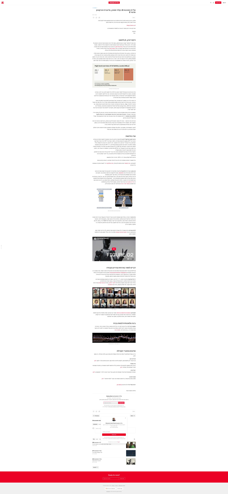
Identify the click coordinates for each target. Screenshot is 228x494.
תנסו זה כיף (117, 330)
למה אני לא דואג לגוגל (96, 460)
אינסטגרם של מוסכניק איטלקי (124, 313)
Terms (116, 485)
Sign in (224, 2)
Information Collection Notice (113, 438)
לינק (95, 360)
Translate (95, 7)
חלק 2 (110, 282)
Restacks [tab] (100, 424)
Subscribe (218, 2)
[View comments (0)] (96, 17)
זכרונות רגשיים (101, 282)
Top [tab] (93, 439)
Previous (97, 415)
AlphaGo (121, 173)
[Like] (93, 17)
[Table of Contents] (1, 247)
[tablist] (97, 424)
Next (132, 415)
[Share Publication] (213, 2)
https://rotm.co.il (131, 25)
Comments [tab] (95, 424)
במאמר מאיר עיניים (125, 183)
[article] (114, 445)
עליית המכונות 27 (96, 450)
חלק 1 (113, 282)
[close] (125, 418)
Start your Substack (111, 488)
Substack (108, 491)
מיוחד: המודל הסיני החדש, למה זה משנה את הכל (101, 444)
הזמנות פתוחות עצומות (121, 232)
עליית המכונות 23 (97, 459)
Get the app (119, 488)
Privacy (113, 485)
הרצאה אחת (112, 48)
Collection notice (121, 485)
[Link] (132, 40)
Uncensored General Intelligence (118, 272)
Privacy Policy (123, 438)
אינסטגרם (110, 284)
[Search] (211, 2)
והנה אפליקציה (109, 163)
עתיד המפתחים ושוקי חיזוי (97, 452)
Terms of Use (119, 437)
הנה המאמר (127, 163)
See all (94, 467)
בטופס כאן (119, 384)
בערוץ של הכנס (119, 46)
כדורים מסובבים (130, 182)
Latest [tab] (97, 439)
